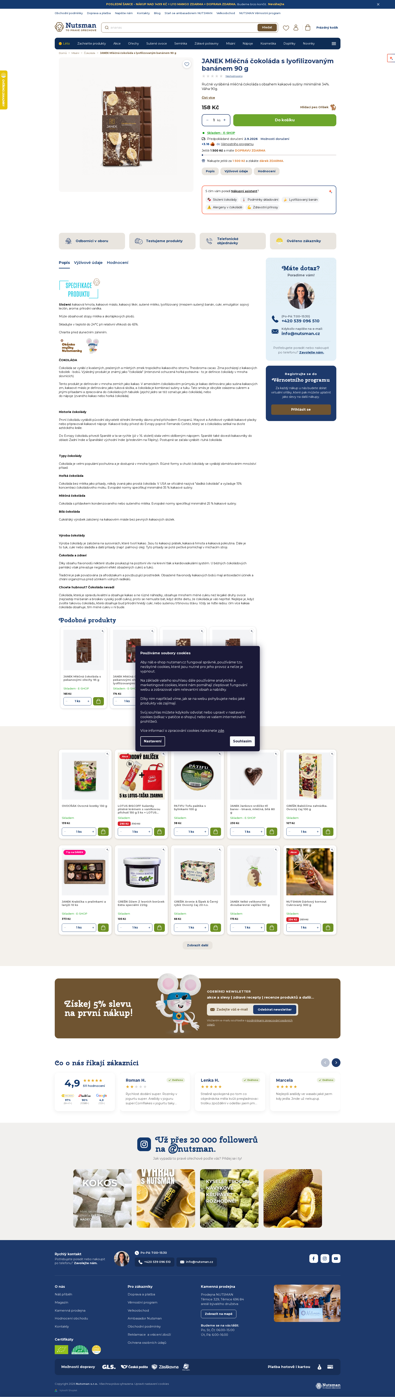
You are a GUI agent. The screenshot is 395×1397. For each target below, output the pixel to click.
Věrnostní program (142, 1302)
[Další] (336, 1062)
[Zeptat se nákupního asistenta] (330, 191)
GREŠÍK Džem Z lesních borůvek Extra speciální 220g (141, 903)
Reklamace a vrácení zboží (149, 1334)
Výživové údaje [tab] (88, 262)
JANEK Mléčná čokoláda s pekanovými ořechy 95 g (82, 678)
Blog (157, 13)
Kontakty (143, 13)
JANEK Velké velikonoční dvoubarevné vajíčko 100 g (250, 903)
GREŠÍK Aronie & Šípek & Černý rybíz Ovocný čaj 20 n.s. (196, 903)
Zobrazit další (197, 945)
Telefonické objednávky (227, 241)
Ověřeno (175, 1079)
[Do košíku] (103, 832)
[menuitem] (64, 43)
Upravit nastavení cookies (151, 1383)
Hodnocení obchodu (71, 1318)
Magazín (61, 1302)
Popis (210, 171)
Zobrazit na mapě (218, 1314)
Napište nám (124, 13)
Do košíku (285, 120)
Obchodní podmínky (69, 13)
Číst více (208, 98)
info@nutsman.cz (199, 1262)
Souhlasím (242, 741)
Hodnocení (266, 171)
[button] (221, 200)
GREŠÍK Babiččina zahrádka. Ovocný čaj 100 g (306, 807)
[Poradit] (107, 753)
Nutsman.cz (313, 1258)
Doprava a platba (99, 13)
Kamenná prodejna (70, 1310)
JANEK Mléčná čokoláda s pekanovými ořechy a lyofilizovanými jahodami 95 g (132, 680)
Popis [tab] (64, 262)
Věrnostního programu (237, 144)
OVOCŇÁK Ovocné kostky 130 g (84, 805)
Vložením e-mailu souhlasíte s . (250, 1022)
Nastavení (153, 741)
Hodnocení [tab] (117, 262)
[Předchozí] (325, 1062)
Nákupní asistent (244, 191)
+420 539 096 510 (157, 1262)
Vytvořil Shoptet (68, 1390)
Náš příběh (63, 1294)
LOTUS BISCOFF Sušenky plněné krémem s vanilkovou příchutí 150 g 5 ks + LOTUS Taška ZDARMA (139, 809)
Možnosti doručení (275, 139)
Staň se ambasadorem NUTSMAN (188, 13)
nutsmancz (325, 1258)
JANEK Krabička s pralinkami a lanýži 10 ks (84, 903)
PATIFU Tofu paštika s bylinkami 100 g (190, 807)
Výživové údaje (236, 171)
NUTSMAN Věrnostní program (260, 13)
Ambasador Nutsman (145, 1318)
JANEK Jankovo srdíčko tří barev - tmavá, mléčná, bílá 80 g (252, 809)
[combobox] (189, 28)
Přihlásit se (301, 409)
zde (221, 731)
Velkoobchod (225, 13)
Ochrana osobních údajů (147, 1343)
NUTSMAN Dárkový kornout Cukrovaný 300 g (306, 903)
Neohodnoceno (234, 76)
